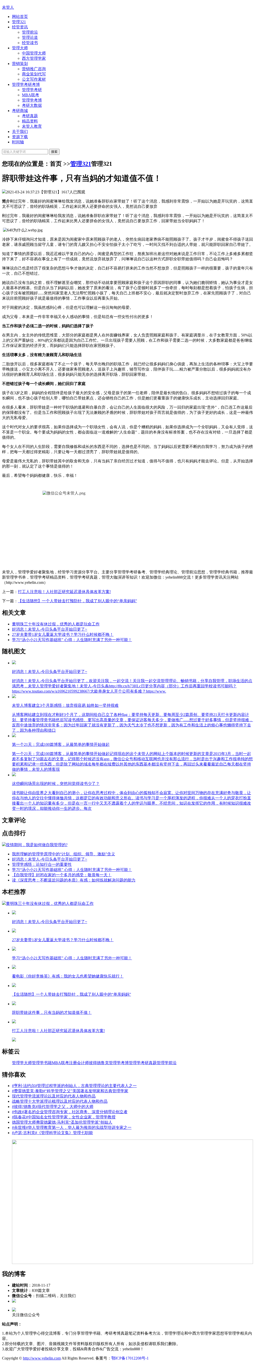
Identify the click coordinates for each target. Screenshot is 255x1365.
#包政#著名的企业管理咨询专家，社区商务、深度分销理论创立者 (70, 1112)
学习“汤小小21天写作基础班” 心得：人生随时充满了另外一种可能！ (72, 640)
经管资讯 (20, 27)
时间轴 (18, 142)
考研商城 (20, 111)
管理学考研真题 (143, 1063)
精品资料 (30, 121)
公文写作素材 (34, 79)
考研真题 (30, 116)
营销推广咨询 (34, 69)
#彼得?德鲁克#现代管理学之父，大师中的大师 (52, 1106)
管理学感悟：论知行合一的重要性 (42, 864)
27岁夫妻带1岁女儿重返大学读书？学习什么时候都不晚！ (63, 634)
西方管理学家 (34, 58)
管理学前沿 (167, 1063)
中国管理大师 (34, 53)
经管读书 (30, 43)
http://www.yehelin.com (42, 1358)
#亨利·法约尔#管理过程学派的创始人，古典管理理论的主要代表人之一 (74, 1086)
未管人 (8, 7)
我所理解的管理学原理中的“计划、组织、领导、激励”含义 (63, 854)
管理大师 (20, 48)
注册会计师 (79, 1063)
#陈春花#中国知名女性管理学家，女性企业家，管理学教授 (64, 1117)
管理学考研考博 (26, 84)
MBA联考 (30, 95)
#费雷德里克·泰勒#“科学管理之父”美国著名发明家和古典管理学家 (70, 1091)
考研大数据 (32, 105)
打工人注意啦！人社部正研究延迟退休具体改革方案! (64, 592)
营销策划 (20, 63)
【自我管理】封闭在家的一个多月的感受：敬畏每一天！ (62, 875)
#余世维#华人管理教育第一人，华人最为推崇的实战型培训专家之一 (71, 1127)
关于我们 (20, 131)
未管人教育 (32, 126)
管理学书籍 (42, 1063)
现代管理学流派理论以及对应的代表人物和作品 (54, 1096)
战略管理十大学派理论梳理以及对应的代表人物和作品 (60, 1101)
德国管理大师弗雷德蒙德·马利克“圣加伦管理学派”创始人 (62, 1122)
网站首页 (20, 16)
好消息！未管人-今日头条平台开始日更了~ (49, 629)
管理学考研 (32, 90)
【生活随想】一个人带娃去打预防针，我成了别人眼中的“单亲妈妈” (77, 601)
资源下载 (20, 137)
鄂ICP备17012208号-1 (130, 1358)
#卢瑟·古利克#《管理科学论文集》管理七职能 (52, 1133)
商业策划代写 (34, 74)
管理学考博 (32, 100)
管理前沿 (30, 32)
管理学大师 (22, 1063)
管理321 (19, 22)
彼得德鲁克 (99, 1063)
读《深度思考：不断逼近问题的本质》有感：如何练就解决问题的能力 (73, 880)
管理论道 (30, 37)
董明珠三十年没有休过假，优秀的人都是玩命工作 (56, 624)
